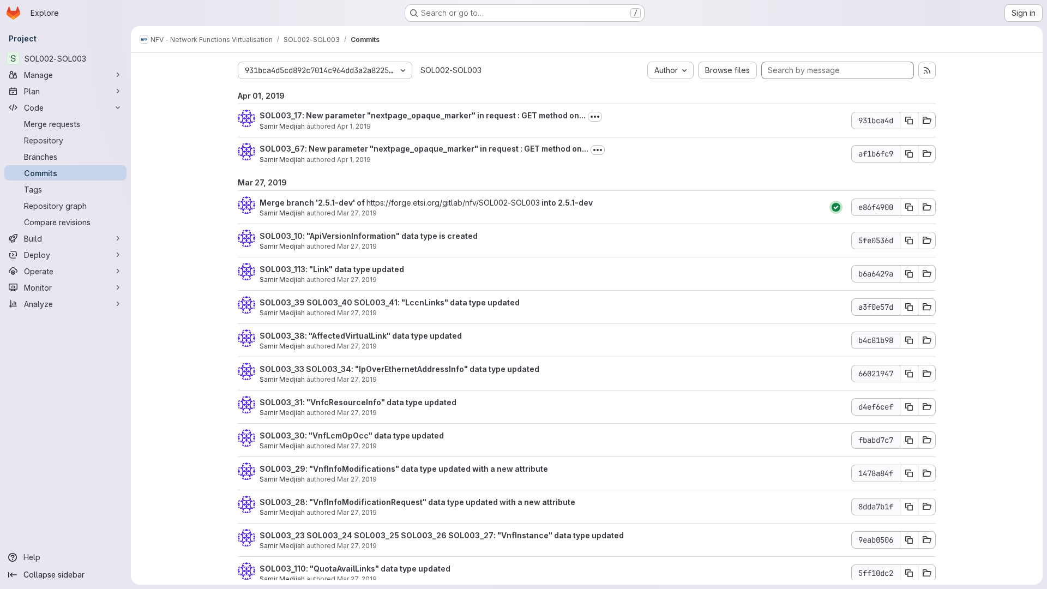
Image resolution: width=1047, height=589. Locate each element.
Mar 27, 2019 (357, 213)
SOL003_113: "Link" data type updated (332, 269)
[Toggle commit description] (595, 117)
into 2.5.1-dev (566, 202)
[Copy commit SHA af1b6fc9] (909, 154)
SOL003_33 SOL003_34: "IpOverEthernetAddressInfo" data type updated (399, 369)
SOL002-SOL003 (451, 70)
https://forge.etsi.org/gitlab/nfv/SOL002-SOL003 (453, 202)
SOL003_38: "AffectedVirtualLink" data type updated (361, 335)
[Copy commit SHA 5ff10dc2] (909, 573)
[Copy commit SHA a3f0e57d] (909, 307)
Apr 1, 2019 (354, 126)
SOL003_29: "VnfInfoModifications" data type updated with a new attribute (404, 468)
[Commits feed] (927, 70)
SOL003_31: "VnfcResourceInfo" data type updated (358, 402)
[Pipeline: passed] (836, 207)
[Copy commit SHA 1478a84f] (909, 473)
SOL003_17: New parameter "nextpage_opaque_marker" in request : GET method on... (423, 115)
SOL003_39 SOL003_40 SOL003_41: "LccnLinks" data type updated (390, 302)
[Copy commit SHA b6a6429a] (909, 274)
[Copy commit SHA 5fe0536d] (909, 240)
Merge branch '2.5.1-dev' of (313, 202)
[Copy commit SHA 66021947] (909, 373)
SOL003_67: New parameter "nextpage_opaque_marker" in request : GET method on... (424, 148)
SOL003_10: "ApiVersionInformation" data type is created (369, 236)
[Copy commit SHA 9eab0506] (909, 540)
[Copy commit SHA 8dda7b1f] (909, 506)
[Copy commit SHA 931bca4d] (909, 120)
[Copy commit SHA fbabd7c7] (909, 440)
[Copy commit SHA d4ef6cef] (909, 407)
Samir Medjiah (282, 126)
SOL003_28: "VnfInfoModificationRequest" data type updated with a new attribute (417, 502)
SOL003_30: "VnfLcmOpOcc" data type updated (352, 435)
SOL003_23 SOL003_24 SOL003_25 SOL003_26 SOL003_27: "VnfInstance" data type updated (442, 535)
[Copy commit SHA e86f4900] (909, 207)
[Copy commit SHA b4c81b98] (909, 340)
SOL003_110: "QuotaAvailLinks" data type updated (355, 568)
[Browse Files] (927, 120)
